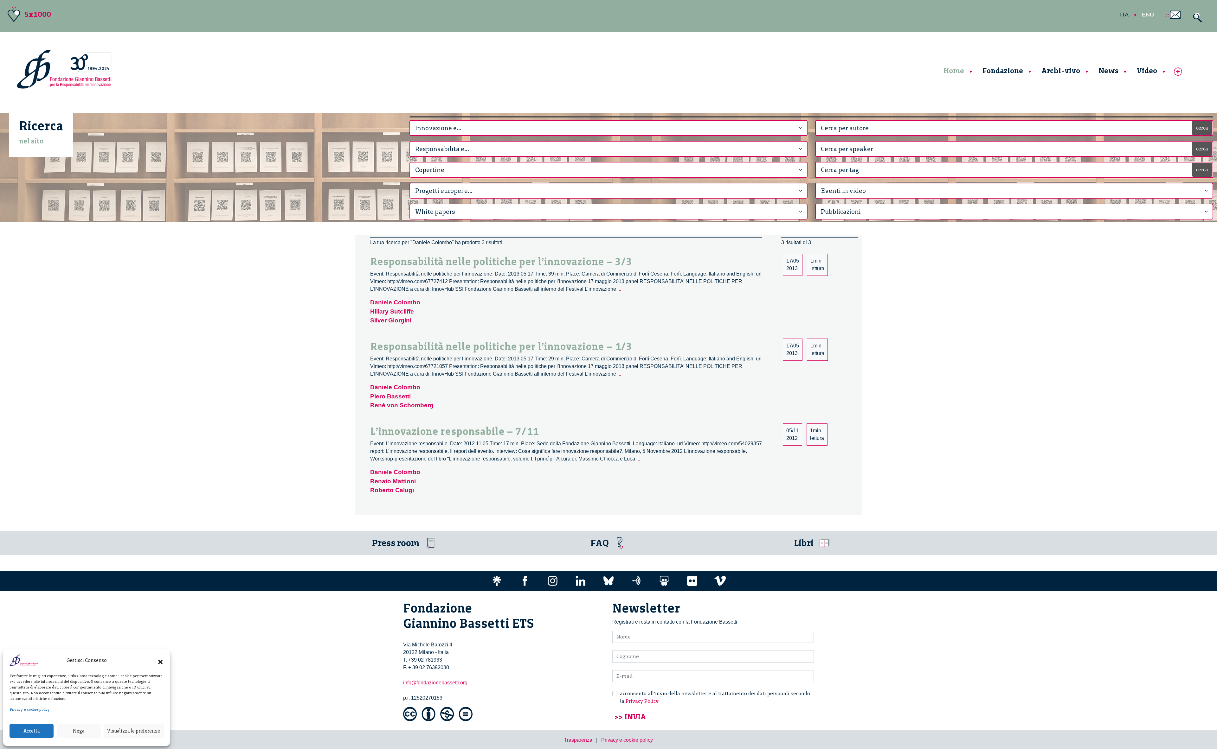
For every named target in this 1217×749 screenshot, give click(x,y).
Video (1147, 70)
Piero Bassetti (390, 396)
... (619, 289)
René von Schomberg (402, 405)
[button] (160, 660)
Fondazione (1002, 70)
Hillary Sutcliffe (392, 311)
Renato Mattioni (393, 481)
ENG (1148, 14)
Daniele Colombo (395, 302)
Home (953, 70)
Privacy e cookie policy (30, 709)
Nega (78, 731)
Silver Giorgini (390, 320)
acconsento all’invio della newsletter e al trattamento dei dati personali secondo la (715, 697)
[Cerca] (1196, 17)
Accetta (31, 731)
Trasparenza (578, 740)
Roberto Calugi (392, 490)
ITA (1124, 14)
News (1108, 70)
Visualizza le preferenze (133, 731)
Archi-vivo (1060, 70)
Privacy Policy (642, 701)
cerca (1202, 128)
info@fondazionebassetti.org (435, 682)
